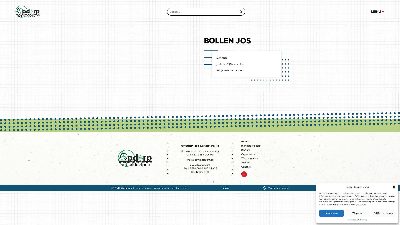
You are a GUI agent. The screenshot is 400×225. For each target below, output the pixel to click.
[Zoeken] (241, 11)
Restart (245, 149)
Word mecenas (249, 158)
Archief (245, 162)
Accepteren (331, 213)
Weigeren (357, 213)
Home (244, 141)
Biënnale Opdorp (251, 145)
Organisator (248, 154)
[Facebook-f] (244, 174)
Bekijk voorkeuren (383, 213)
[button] (393, 187)
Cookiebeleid (353, 220)
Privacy (363, 220)
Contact (245, 166)
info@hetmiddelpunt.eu (200, 159)
